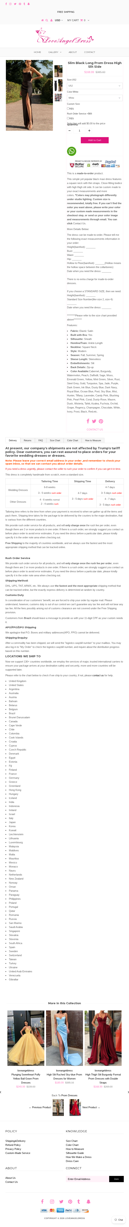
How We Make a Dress (79, 1157)
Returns (27, 440)
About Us (10, 1177)
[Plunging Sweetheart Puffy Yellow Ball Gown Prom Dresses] (25, 1065)
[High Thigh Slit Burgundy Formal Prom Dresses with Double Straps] (103, 1065)
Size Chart (55, 440)
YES (71, 109)
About (73, 52)
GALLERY (53, 52)
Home (37, 52)
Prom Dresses (69, 1095)
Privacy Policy (13, 1149)
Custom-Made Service (17, 1153)
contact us (98, 675)
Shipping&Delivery (15, 1140)
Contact (89, 52)
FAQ (40, 440)
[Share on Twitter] (94, 422)
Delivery (13, 440)
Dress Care (72, 1161)
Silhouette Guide (75, 1153)
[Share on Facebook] (88, 422)
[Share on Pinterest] (101, 422)
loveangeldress (75, 1218)
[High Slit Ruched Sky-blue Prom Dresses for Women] (64, 1065)
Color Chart (72, 440)
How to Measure (93, 440)
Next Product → (91, 1107)
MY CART (76, 20)
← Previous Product (40, 1107)
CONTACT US (95, 429)
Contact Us (11, 1181)
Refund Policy (13, 1144)
